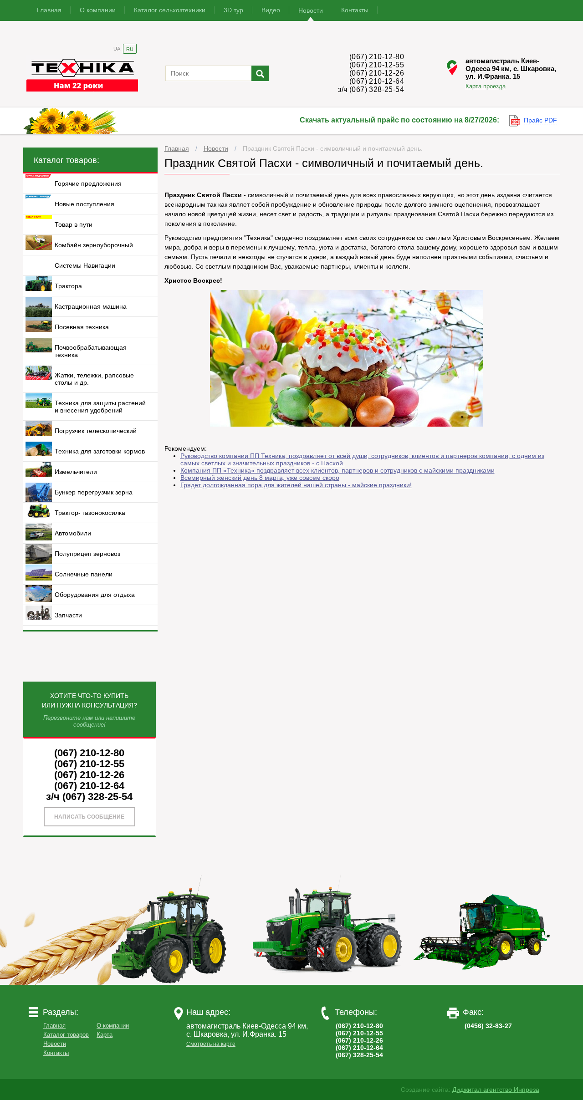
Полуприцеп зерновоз (87, 553)
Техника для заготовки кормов (100, 451)
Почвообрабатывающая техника (91, 351)
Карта (105, 1034)
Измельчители (76, 471)
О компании (98, 10)
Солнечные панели (84, 574)
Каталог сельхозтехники (169, 10)
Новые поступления (84, 204)
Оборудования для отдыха (95, 594)
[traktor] (172, 982)
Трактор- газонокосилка (90, 512)
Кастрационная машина (91, 306)
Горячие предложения (88, 183)
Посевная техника (82, 327)
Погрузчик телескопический (96, 430)
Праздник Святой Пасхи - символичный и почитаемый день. (333, 148)
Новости (310, 10)
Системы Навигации (85, 265)
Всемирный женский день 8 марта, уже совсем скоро (259, 477)
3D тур (233, 10)
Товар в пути (73, 224)
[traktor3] (482, 982)
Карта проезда (485, 86)
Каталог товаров (66, 1034)
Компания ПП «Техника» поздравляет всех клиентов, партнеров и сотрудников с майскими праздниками (337, 470)
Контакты (354, 10)
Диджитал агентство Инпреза (495, 1089)
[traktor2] (327, 982)
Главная (49, 10)
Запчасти (68, 615)
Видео (270, 10)
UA (116, 48)
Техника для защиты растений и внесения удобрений (100, 406)
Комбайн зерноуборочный (94, 245)
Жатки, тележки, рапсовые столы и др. (94, 379)
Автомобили (73, 533)
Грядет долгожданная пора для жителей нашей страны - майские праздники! (296, 485)
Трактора (68, 286)
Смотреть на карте (210, 1044)
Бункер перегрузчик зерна (94, 492)
